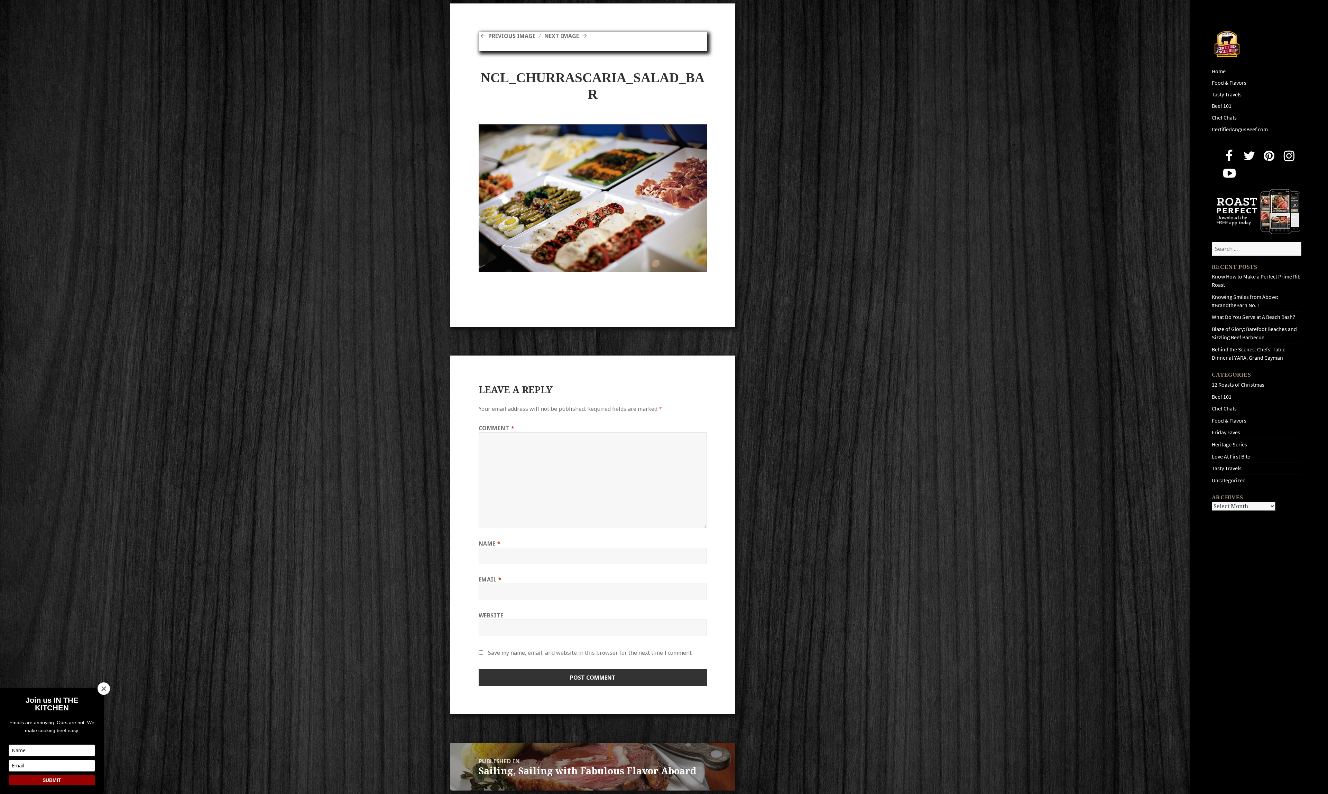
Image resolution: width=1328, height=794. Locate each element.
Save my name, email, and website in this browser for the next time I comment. (590, 652)
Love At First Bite (1231, 456)
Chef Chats (1224, 117)
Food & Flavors (1229, 82)
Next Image (561, 36)
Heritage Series (1229, 444)
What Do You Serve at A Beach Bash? (1253, 317)
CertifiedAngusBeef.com (1240, 129)
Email (490, 579)
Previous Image (511, 36)
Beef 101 (1222, 106)
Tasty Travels (1227, 94)
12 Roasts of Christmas (1238, 384)
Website (491, 615)
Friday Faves (1226, 432)
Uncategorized (1229, 480)
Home (1219, 71)
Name (490, 543)
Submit (52, 780)
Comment (497, 428)
